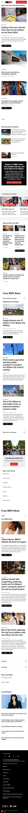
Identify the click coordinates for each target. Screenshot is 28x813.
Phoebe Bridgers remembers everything (11, 726)
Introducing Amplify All (14, 458)
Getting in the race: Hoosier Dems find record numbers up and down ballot (13, 30)
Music (2, 537)
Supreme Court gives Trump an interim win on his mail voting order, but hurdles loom (19, 240)
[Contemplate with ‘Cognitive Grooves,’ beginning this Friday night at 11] (6, 141)
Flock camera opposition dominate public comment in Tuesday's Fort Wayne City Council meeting (13, 365)
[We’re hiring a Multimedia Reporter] (6, 155)
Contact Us (5, 772)
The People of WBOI (6, 677)
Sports (4, 491)
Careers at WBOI (6, 784)
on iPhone (10, 763)
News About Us (6, 769)
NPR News (5, 234)
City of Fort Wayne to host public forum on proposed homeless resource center (12, 405)
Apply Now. (14, 464)
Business (5, 496)
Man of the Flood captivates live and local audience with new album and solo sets (13, 632)
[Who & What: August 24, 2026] (9, 202)
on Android (15, 763)
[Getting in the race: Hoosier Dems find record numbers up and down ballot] (14, 15)
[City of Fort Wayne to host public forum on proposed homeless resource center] (13, 391)
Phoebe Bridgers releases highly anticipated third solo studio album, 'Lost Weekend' (13, 720)
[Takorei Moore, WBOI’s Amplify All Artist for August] (13, 527)
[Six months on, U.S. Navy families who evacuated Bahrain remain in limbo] (8, 228)
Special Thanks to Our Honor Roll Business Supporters (12, 797)
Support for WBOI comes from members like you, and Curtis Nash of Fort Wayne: (14, 166)
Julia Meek (3, 105)
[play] (2, 811)
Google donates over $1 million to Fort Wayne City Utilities (14, 323)
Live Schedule (6, 778)
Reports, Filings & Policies (8, 788)
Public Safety (5, 357)
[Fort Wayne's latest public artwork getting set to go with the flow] (14, 88)
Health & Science (7, 487)
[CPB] (11, 806)
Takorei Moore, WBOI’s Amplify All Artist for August (13, 540)
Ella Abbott (3, 35)
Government (3, 24)
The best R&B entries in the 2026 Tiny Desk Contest (12, 732)
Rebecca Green (4, 76)
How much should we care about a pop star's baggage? (12, 738)
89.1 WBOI (22, 761)
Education (5, 482)
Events (3, 119)
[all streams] (26, 811)
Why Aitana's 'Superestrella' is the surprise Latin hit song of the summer (14, 714)
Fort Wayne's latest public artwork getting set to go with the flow (12, 102)
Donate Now (22, 2)
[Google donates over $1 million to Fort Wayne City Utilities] (13, 309)
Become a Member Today (14, 182)
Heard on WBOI (5, 682)
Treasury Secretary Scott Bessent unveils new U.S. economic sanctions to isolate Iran (13, 276)
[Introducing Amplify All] (14, 447)
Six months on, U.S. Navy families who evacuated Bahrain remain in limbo (7, 240)
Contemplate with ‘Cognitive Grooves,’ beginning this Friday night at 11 (18, 140)
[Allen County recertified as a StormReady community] (14, 58)
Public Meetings (6, 791)
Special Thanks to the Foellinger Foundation (13, 794)
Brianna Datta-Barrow (5, 592)
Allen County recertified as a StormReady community (10, 73)
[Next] (26, 194)
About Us (5, 766)
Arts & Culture (4, 98)
